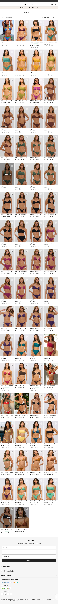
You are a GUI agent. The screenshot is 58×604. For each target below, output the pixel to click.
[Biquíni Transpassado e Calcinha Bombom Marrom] (2, 126)
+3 (6, 126)
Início (3, 17)
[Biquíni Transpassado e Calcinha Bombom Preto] (4, 126)
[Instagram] (11, 594)
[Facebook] (8, 594)
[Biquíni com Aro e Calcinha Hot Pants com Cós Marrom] (45, 98)
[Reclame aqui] (3, 588)
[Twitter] (5, 594)
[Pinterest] (2, 594)
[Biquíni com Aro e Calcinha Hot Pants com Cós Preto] (47, 98)
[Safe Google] (8, 588)
